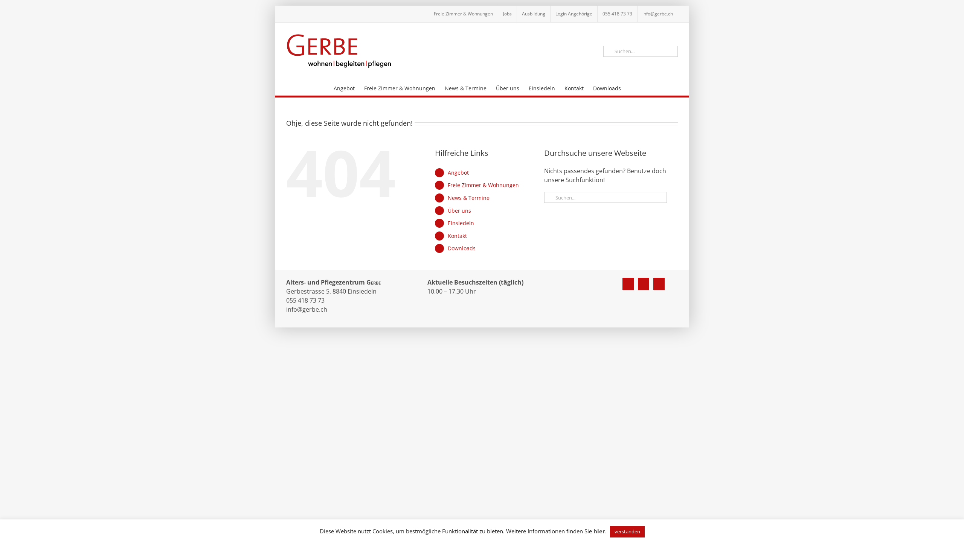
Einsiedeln (461, 223)
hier (599, 531)
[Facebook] (628, 284)
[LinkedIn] (659, 284)
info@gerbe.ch (306, 309)
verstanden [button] (627, 531)
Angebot (458, 172)
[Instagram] (643, 284)
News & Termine (469, 197)
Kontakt (457, 235)
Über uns (459, 210)
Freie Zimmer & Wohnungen (483, 185)
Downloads (462, 248)
